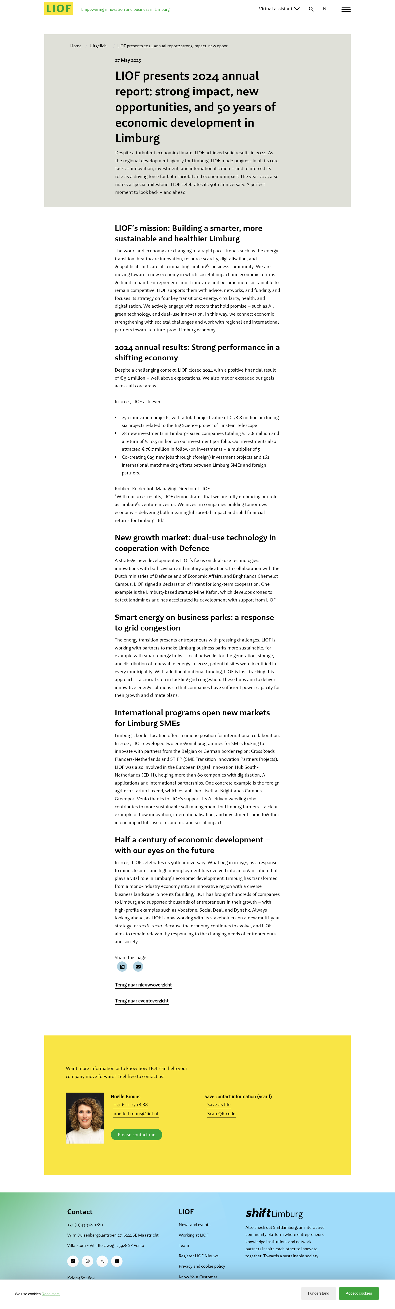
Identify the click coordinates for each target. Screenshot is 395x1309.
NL (326, 8)
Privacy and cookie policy (202, 1266)
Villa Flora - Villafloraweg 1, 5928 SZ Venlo (105, 1245)
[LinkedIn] (73, 1261)
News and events (194, 1224)
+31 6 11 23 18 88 (131, 1104)
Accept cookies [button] (359, 1293)
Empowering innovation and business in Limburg (125, 9)
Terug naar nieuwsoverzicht (143, 985)
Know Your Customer (198, 1277)
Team (184, 1245)
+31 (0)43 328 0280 (85, 1224)
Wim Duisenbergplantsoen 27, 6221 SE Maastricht (113, 1235)
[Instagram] (87, 1261)
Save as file (219, 1104)
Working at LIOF (194, 1235)
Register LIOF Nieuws (199, 1256)
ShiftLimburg (285, 1227)
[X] (102, 1261)
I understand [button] (318, 1293)
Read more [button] (51, 1294)
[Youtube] (117, 1261)
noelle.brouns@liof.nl (136, 1113)
